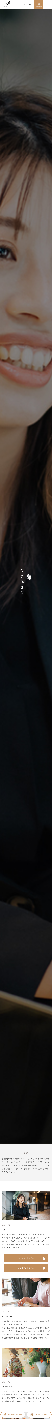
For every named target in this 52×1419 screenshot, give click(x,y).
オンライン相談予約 (26, 1268)
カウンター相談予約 (26, 1258)
